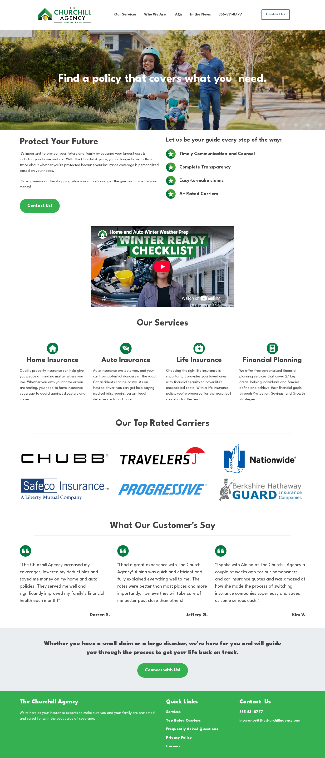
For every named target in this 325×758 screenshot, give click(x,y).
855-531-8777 (230, 14)
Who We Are (155, 14)
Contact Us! (39, 206)
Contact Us (276, 14)
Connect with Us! (162, 670)
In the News (200, 14)
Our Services (125, 14)
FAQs (177, 14)
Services (173, 712)
